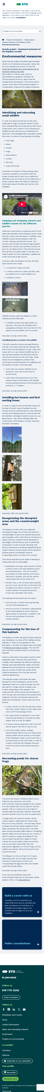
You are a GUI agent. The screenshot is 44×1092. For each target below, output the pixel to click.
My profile (11, 1072)
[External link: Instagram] (8, 1009)
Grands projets (29, 40)
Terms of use (6, 1091)
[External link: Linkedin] (13, 1009)
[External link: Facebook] (3, 1009)
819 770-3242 (10, 990)
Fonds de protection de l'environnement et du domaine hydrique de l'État (20, 70)
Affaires (5, 1055)
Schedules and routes (12, 1015)
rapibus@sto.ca (24, 880)
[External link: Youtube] (24, 1009)
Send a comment (11, 997)
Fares (4, 1020)
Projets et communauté (14, 40)
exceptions (21, 18)
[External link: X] (19, 1009)
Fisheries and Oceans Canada (16, 648)
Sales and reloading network (15, 1029)
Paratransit (7, 1034)
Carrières (6, 1050)
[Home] (3, 40)
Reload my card (10, 1079)
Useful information (10, 1024)
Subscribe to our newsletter (19, 1061)
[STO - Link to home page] (22, 4)
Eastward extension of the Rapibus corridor (16, 42)
